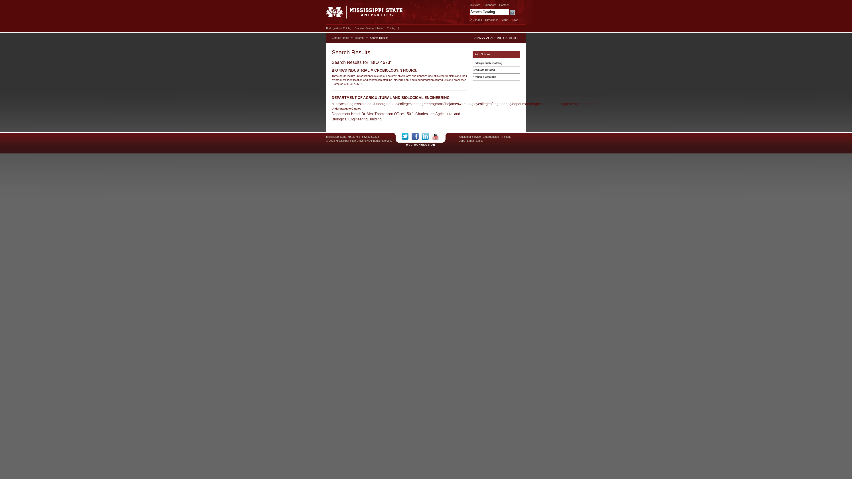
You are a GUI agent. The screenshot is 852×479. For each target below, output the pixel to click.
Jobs (462, 140)
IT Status (506, 136)
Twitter (407, 136)
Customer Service (470, 136)
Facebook (417, 136)
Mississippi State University (364, 13)
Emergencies (491, 136)
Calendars (489, 5)
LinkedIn (427, 136)
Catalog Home (340, 37)
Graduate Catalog (364, 28)
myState (475, 5)
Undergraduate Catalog (338, 28)
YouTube (435, 136)
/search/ (359, 37)
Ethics (479, 140)
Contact (504, 5)
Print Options (482, 54)
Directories (491, 20)
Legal (470, 140)
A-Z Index (476, 20)
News (514, 20)
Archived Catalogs (386, 28)
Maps (504, 20)
